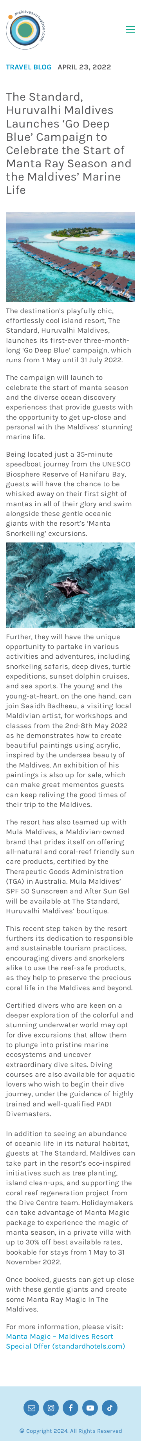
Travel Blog (29, 67)
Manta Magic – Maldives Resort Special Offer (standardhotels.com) (65, 1341)
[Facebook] (70, 1408)
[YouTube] (90, 1408)
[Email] (31, 1408)
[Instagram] (51, 1408)
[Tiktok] (110, 1408)
